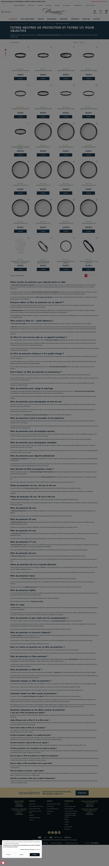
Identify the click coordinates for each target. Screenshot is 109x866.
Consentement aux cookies (3, 863)
